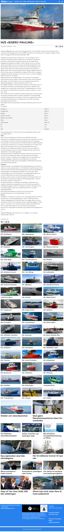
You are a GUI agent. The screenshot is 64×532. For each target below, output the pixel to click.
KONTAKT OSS (18, 1)
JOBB (24, 1)
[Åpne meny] (62, 2)
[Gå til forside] (7, 1)
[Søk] (59, 1)
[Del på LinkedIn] (60, 46)
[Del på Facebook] (56, 46)
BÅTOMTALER (31, 1)
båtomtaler (4, 219)
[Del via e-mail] (62, 46)
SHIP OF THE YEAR (41, 1)
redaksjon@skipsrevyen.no (7, 508)
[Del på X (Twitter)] (58, 46)
